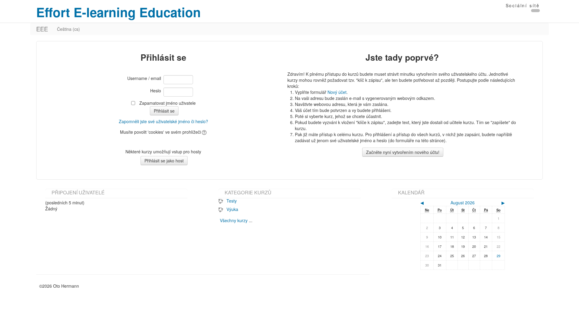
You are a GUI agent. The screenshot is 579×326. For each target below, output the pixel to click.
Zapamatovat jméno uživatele (167, 103)
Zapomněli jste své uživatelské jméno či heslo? (163, 121)
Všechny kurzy (234, 220)
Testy (231, 201)
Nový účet (336, 92)
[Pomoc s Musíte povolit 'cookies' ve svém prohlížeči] (204, 132)
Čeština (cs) (68, 29)
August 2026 (463, 203)
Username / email (144, 78)
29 (498, 255)
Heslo (155, 91)
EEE (42, 28)
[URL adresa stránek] (535, 10)
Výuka (232, 209)
